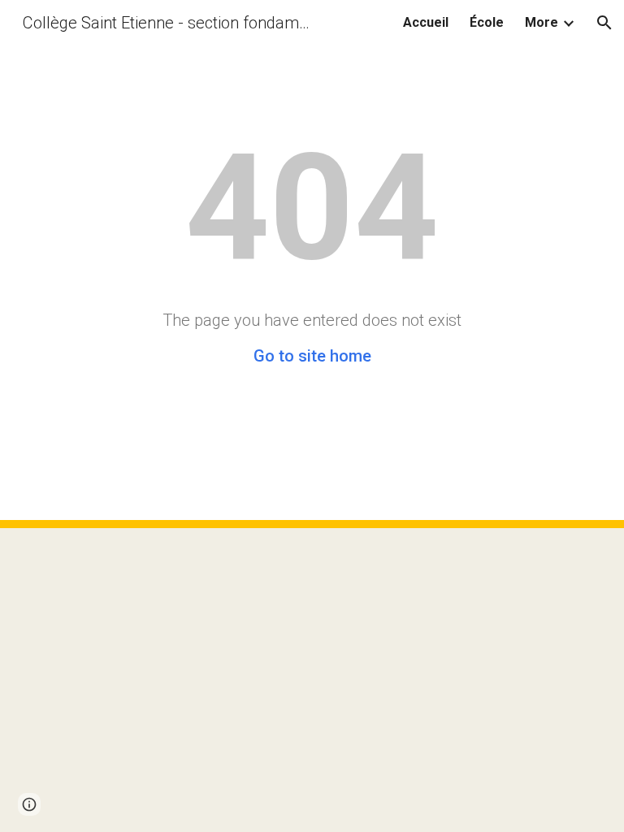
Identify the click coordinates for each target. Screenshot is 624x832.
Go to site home (312, 356)
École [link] (487, 22)
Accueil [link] (425, 22)
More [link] (541, 22)
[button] (604, 22)
